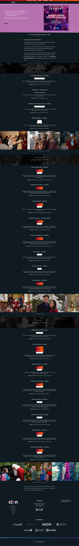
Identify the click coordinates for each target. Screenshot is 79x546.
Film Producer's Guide (13, 507)
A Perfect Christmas (36, 344)
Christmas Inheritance (36, 399)
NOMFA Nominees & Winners (31, 0)
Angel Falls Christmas (36, 364)
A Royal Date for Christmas (36, 184)
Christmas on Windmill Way (36, 235)
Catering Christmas (36, 201)
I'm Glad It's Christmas (37, 266)
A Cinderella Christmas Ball (36, 75)
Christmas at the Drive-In (34, 218)
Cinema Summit (36, 2)
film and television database (44, 486)
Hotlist (13, 508)
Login (63, 2)
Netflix (45, 56)
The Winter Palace (36, 280)
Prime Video (39, 56)
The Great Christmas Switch (36, 447)
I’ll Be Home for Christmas (37, 414)
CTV (39, 120)
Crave (34, 56)
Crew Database (45, 0)
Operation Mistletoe (36, 118)
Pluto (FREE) (39, 350)
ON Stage (50, 0)
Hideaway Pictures (33, 48)
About (18, 2)
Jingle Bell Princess (36, 430)
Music (25, 2)
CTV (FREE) (39, 170)
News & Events (30, 2)
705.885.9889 (39, 506)
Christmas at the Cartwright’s (36, 381)
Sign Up (66, 2)
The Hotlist (39, 0)
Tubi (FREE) (39, 347)
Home (1, 4)
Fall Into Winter (36, 251)
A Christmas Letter (35, 330)
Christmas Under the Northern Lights (36, 103)
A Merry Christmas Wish (36, 167)
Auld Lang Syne (35, 89)
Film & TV (21, 2)
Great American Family (39, 78)
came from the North (39, 54)
